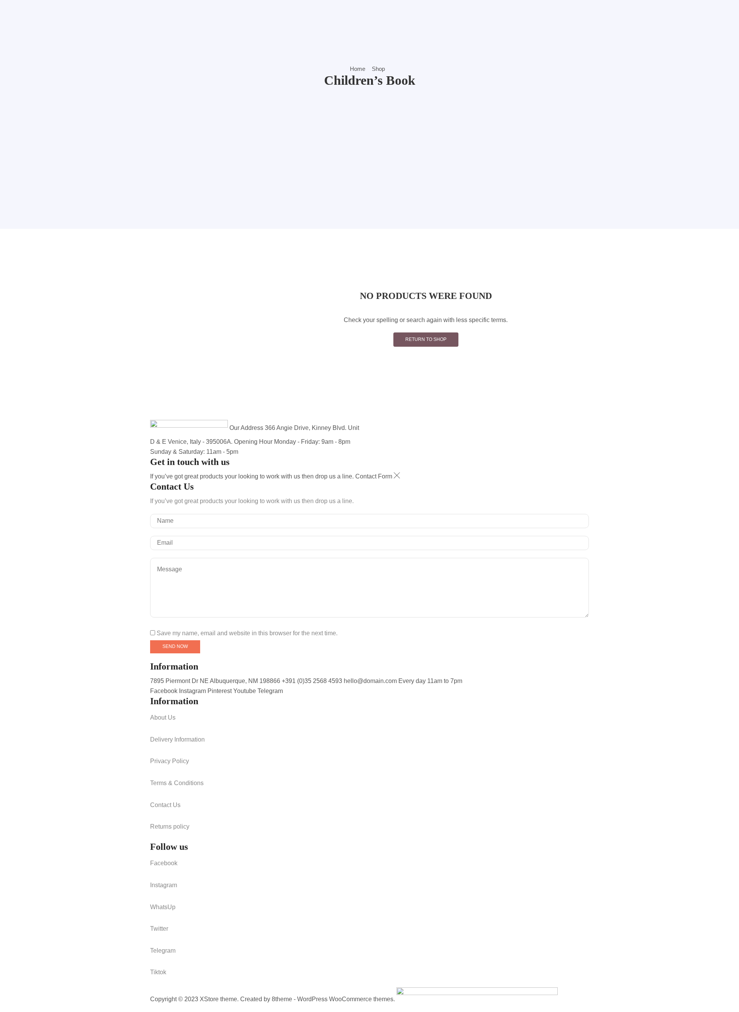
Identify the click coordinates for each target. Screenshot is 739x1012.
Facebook (164, 691)
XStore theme (218, 999)
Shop (378, 68)
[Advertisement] (369, 146)
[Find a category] (569, 349)
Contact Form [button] (374, 476)
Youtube (245, 691)
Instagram (193, 691)
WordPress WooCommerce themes (345, 999)
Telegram (270, 691)
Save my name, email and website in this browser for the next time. (247, 633)
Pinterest (220, 691)
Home (357, 68)
